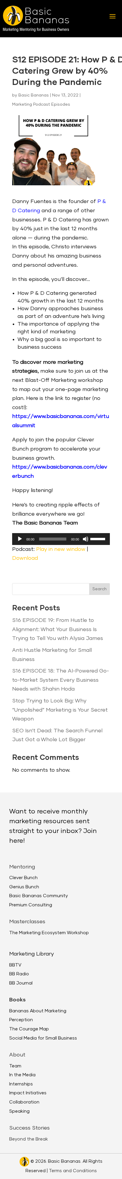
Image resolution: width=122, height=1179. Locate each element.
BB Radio (19, 974)
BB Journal (21, 983)
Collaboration (24, 1102)
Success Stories (29, 1128)
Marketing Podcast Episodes (41, 104)
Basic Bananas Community (38, 896)
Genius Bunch (24, 887)
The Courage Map (29, 1029)
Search (99, 589)
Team (15, 1066)
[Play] (20, 539)
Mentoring (22, 867)
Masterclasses (27, 921)
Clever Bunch (23, 878)
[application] (61, 539)
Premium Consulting (30, 905)
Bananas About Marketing (37, 1011)
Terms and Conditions (73, 1171)
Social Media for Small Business (43, 1038)
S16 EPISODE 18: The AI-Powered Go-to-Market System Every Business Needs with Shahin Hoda (60, 680)
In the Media (22, 1075)
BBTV (15, 965)
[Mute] (86, 539)
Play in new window (60, 549)
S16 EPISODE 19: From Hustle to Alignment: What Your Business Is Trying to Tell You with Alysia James (57, 629)
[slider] (98, 538)
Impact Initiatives (27, 1093)
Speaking (19, 1111)
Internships (21, 1084)
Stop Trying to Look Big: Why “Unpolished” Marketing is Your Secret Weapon (60, 710)
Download (25, 558)
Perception (21, 1020)
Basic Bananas (33, 95)
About (17, 1055)
